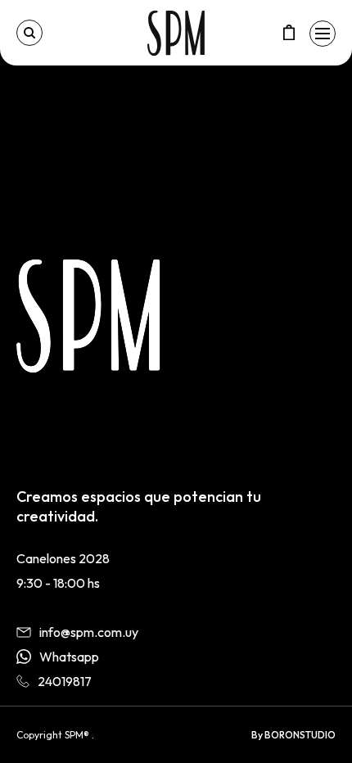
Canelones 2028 (63, 558)
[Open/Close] (322, 33)
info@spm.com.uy (88, 632)
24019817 (65, 681)
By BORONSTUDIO (293, 735)
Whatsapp (69, 656)
